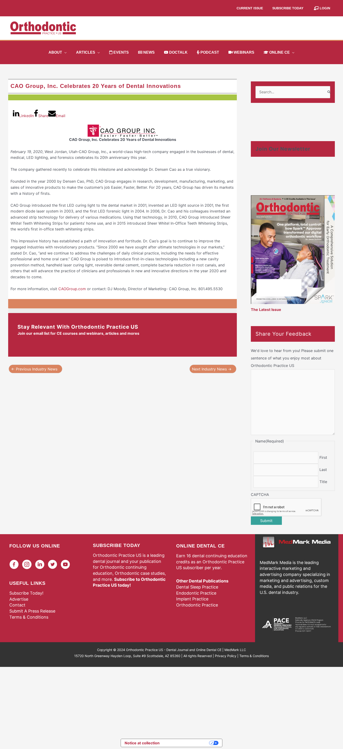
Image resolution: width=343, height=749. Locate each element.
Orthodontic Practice (197, 605)
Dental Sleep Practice (197, 587)
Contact (17, 605)
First (323, 457)
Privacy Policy (225, 656)
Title (323, 481)
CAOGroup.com (72, 288)
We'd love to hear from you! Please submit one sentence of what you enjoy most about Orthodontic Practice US (292, 358)
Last (323, 469)
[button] (64, 52)
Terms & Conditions (28, 617)
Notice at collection (142, 743)
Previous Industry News (34, 369)
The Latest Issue (266, 309)
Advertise (18, 599)
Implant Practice (192, 598)
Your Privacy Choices (186, 743)
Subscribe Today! (26, 593)
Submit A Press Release (32, 611)
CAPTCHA (260, 494)
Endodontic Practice (196, 593)
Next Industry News (211, 369)
